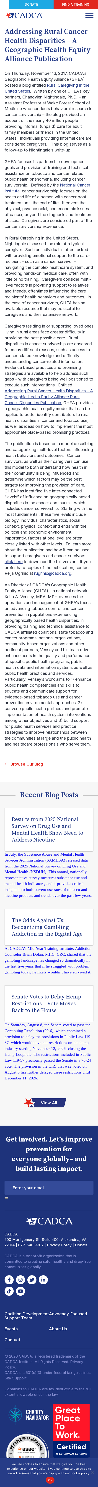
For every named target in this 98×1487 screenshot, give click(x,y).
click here (14, 561)
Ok (50, 1480)
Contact (12, 1339)
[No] (92, 1472)
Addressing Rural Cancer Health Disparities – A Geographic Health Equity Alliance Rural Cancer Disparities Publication (49, 396)
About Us (58, 1328)
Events (11, 1328)
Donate (31, 4)
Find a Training (75, 4)
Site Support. (16, 1378)
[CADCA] (24, 15)
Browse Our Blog (26, 764)
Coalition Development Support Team (27, 1315)
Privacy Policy (59, 1245)
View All (49, 1102)
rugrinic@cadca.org (52, 573)
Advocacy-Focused (68, 1313)
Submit (6, 1198)
